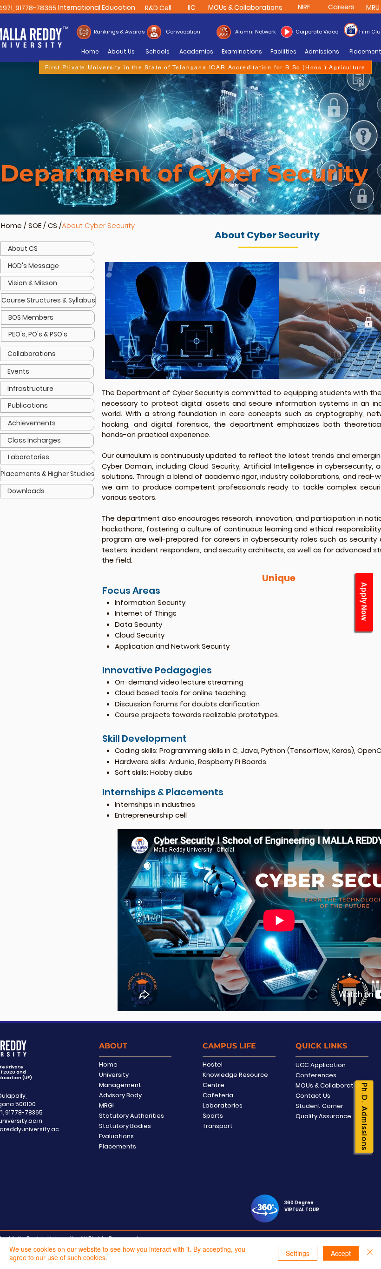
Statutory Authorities (131, 1115)
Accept (341, 1253)
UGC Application (321, 1065)
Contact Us (313, 1095)
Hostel (213, 1064)
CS (53, 225)
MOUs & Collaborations (331, 1085)
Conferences (316, 1075)
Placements (117, 1146)
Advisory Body (120, 1095)
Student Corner (319, 1105)
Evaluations (116, 1136)
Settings (297, 1253)
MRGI (106, 1105)
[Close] (369, 1253)
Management (120, 1085)
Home (11, 225)
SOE (34, 225)
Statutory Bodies (125, 1125)
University (114, 1074)
